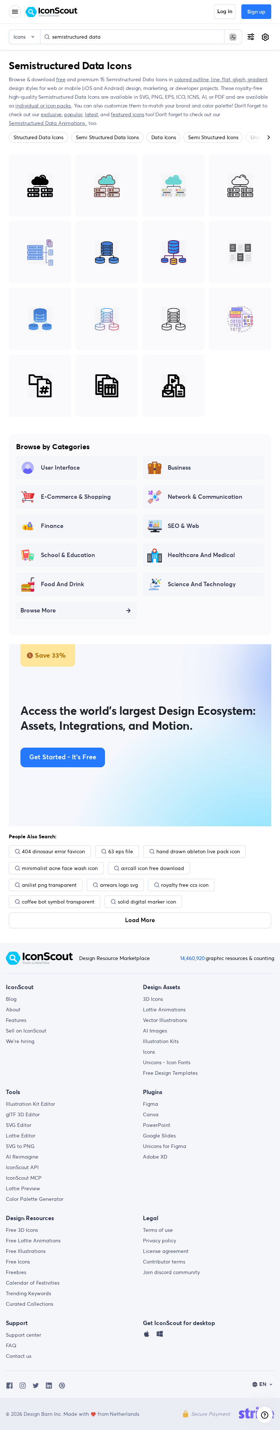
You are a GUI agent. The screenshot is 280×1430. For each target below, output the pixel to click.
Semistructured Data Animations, (48, 123)
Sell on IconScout (26, 1030)
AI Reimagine (22, 1156)
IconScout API (22, 1167)
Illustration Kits (161, 1041)
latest (91, 114)
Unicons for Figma (164, 1146)
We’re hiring (20, 1041)
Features (16, 1020)
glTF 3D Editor (23, 1114)
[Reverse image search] (233, 37)
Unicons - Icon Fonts (166, 1062)
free (60, 79)
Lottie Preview (23, 1188)
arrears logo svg (119, 885)
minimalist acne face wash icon (60, 868)
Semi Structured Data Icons (107, 137)
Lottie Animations (164, 1009)
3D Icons (153, 999)
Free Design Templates (170, 1073)
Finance (52, 526)
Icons (149, 1052)
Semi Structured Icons (213, 137)
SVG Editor (18, 1125)
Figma (150, 1104)
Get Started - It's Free (62, 757)
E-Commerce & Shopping (76, 497)
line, (216, 79)
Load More (140, 920)
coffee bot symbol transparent (58, 901)
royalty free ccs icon (185, 885)
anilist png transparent (49, 885)
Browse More (38, 611)
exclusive (51, 114)
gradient (257, 79)
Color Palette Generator (34, 1199)
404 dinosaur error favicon (53, 851)
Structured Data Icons (38, 137)
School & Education (68, 555)
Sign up (256, 12)
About (13, 1009)
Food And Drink (62, 584)
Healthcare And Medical (201, 555)
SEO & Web (183, 526)
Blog (11, 999)
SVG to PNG (20, 1146)
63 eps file (120, 851)
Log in (224, 11)
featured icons (127, 114)
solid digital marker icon (147, 901)
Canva (151, 1114)
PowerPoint (156, 1125)
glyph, (240, 79)
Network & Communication (205, 497)
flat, (227, 79)
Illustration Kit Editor (30, 1104)
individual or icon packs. (43, 105)
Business (179, 468)
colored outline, (192, 79)
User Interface (60, 468)
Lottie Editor (20, 1135)
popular (73, 114)
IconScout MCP (24, 1178)
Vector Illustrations (165, 1020)
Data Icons (163, 137)
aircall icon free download (152, 868)
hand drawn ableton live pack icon (198, 851)
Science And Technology (202, 584)
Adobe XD (155, 1156)
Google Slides (159, 1135)
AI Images (155, 1030)
